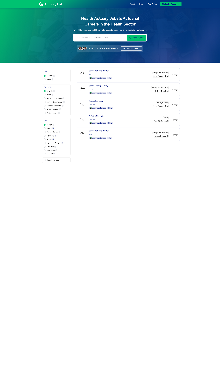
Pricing (50, 128)
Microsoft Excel (53, 132)
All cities (50, 76)
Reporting (51, 136)
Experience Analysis (55, 143)
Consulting (52, 150)
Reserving (51, 147)
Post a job (152, 4)
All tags (50, 125)
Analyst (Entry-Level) (55, 98)
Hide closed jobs (53, 160)
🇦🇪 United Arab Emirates (98, 78)
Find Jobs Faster (169, 4)
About (132, 4)
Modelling (164, 91)
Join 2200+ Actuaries (130, 48)
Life (166, 76)
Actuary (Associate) (55, 106)
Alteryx (50, 139)
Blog (141, 4)
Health (157, 91)
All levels (50, 91)
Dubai (50, 79)
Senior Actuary (53, 113)
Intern (50, 95)
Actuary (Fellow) (53, 109)
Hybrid (110, 108)
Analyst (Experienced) (56, 102)
